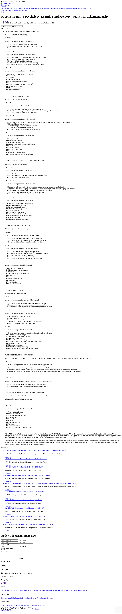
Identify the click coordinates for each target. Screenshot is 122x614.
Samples (32, 605)
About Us (8, 598)
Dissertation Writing (49, 8)
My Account (23, 10)
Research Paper (61, 590)
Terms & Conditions (47, 598)
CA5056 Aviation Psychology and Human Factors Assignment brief (25, 516)
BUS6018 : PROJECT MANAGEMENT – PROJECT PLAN (24, 467)
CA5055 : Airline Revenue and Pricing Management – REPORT (24, 508)
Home (2, 5)
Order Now (8, 10)
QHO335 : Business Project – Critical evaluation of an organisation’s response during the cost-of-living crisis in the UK (40, 483)
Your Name (22, 540)
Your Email (22, 542)
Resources (20, 605)
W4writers (12, 607)
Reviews (26, 605)
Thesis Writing (14, 8)
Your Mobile (22, 546)
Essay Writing (5, 8)
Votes (37, 609)
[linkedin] (4, 12)
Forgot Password (40, 605)
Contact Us (15, 10)
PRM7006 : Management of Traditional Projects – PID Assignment (25, 491)
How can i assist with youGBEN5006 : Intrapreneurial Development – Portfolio (29, 524)
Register (7, 605)
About (7, 5)
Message (21, 558)
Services (3, 7)
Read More (8, 457)
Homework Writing (24, 8)
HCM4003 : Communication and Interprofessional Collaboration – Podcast (27, 475)
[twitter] (3, 12)
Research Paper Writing (75, 8)
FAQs (3, 10)
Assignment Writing (37, 8)
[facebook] (1, 12)
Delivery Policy (36, 598)
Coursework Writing (61, 8)
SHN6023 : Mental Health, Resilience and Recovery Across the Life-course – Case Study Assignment (35, 450)
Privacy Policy (26, 598)
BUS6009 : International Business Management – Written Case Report (26, 459)
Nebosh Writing (87, 8)
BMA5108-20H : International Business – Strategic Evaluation (23, 500)
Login (2, 605)
